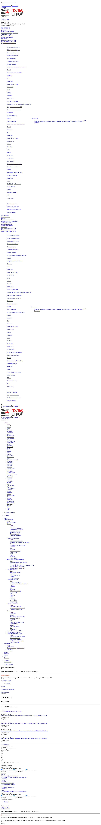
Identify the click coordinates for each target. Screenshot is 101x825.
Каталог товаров (11, 522)
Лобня (8, 458)
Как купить (4, 778)
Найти (2, 823)
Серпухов (9, 487)
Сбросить (9, 765)
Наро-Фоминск (11, 468)
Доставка (3, 781)
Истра (8, 449)
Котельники (10, 455)
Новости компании (7, 770)
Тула (8, 509)
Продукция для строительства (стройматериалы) (14, 791)
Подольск (9, 475)
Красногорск (10, 457)
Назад (8, 424)
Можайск (9, 465)
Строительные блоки (15, 606)
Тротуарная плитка (15, 572)
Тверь (8, 508)
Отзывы (3, 774)
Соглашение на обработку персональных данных (14, 777)
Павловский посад (12, 474)
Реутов (9, 482)
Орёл (8, 506)
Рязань (8, 428)
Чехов (8, 497)
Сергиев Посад (11, 485)
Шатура (9, 498)
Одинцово (10, 471)
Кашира (9, 451)
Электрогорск (10, 501)
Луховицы (10, 461)
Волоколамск (10, 435)
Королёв (9, 454)
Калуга (9, 505)
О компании (10, 646)
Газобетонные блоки (15, 582)
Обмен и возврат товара (7, 783)
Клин (8, 452)
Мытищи (9, 467)
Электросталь (10, 502)
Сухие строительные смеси (17, 636)
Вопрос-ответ (4, 786)
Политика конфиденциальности (9, 776)
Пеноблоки (13, 613)
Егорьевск (9, 445)
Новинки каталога (32, 770)
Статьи (2, 790)
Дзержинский (10, 438)
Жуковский (10, 447)
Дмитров (9, 439)
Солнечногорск (11, 488)
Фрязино (9, 492)
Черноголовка (11, 495)
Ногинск (9, 469)
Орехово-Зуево (11, 472)
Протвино (9, 477)
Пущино (9, 479)
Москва (9, 427)
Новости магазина (20, 770)
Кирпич (12, 526)
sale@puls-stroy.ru (5, 27)
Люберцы (9, 464)
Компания (3, 773)
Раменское (10, 481)
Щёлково (9, 499)
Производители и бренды (7, 787)
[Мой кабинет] (1, 404)
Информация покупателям (8, 784)
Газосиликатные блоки (16, 541)
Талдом (9, 491)
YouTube (8, 683)
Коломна (9, 430)
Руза (8, 484)
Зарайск (9, 448)
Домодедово (10, 442)
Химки (9, 494)
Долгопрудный (11, 441)
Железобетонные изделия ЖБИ (18, 562)
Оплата (3, 780)
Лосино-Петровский (12, 459)
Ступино (9, 489)
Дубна (8, 444)
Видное (9, 434)
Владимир (9, 504)
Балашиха (9, 431)
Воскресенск (10, 437)
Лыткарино (10, 462)
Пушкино (9, 478)
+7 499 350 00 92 (5, 19)
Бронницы (10, 432)
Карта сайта (4, 788)
